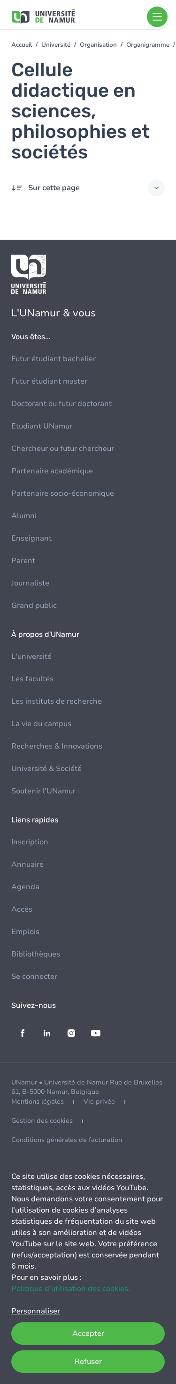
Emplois (25, 932)
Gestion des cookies (42, 1120)
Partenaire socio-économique (62, 493)
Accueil (21, 45)
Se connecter (34, 976)
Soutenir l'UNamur (43, 791)
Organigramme (147, 45)
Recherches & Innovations (56, 746)
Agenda (25, 887)
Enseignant (31, 538)
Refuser (88, 1361)
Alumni (24, 516)
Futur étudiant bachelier (53, 359)
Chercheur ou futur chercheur (62, 448)
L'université (31, 656)
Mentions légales (37, 1101)
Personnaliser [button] (35, 1311)
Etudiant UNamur (41, 426)
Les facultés (32, 679)
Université (55, 45)
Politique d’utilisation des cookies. (70, 1289)
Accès (21, 909)
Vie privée (99, 1101)
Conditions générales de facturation (66, 1139)
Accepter (88, 1333)
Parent (23, 561)
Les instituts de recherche (56, 701)
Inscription (29, 842)
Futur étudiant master (49, 381)
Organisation (98, 45)
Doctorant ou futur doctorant (61, 404)
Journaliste (30, 583)
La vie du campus (41, 724)
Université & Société (46, 768)
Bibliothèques (35, 954)
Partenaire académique (52, 471)
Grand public (34, 605)
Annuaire (27, 864)
